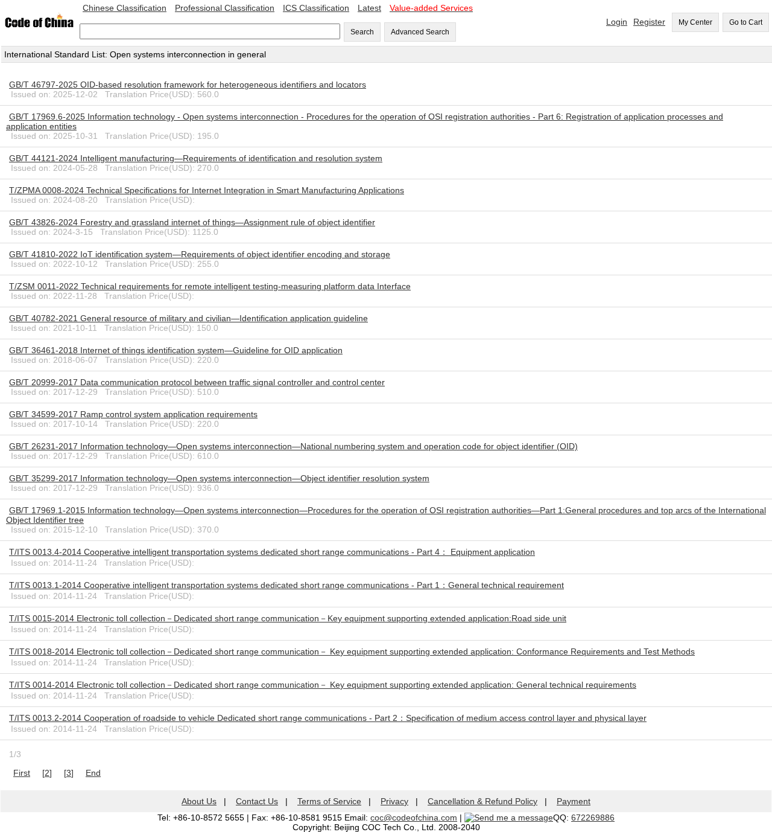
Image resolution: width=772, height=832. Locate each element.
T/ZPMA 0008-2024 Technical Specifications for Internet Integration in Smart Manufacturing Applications (206, 190)
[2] (47, 773)
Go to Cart (745, 22)
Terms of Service (329, 801)
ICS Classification (316, 8)
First (21, 773)
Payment (573, 801)
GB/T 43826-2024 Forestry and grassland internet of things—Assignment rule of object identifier (192, 222)
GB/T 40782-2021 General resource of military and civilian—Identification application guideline (188, 318)
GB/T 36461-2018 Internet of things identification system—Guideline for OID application (176, 350)
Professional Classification (224, 8)
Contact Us (257, 801)
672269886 (593, 817)
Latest (369, 8)
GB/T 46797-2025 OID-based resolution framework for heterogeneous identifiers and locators (187, 84)
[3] (69, 773)
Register (649, 22)
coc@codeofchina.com (413, 817)
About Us (199, 801)
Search (362, 32)
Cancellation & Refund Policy (482, 801)
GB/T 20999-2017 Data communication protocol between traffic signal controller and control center (197, 382)
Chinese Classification (124, 8)
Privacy (394, 801)
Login (616, 22)
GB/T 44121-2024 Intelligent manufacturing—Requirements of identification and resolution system (195, 158)
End (93, 773)
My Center (695, 22)
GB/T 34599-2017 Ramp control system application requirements (133, 414)
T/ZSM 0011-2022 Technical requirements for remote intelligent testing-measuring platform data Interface (210, 286)
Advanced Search (420, 32)
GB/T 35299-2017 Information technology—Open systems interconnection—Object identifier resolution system (219, 478)
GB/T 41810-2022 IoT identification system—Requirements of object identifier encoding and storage (199, 254)
